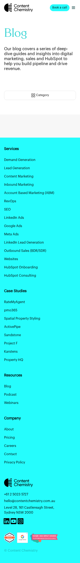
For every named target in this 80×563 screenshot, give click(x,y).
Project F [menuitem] (11, 343)
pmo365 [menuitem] (10, 310)
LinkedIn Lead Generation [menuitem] (24, 242)
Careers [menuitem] (10, 446)
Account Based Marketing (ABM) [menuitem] (29, 193)
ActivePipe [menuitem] (12, 327)
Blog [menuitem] (7, 386)
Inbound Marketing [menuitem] (19, 184)
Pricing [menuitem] (9, 437)
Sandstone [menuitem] (12, 335)
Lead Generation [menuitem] (17, 168)
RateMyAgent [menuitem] (14, 302)
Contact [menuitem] (10, 454)
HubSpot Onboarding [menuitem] (21, 267)
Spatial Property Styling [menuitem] (22, 318)
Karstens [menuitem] (11, 351)
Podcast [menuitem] (10, 394)
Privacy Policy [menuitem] (14, 462)
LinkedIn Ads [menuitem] (14, 217)
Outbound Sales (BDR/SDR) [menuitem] (25, 250)
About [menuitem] (9, 429)
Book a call (59, 7)
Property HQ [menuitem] (13, 360)
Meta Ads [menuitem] (11, 234)
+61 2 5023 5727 (16, 494)
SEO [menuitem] (7, 209)
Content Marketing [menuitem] (18, 176)
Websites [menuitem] (11, 259)
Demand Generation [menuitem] (19, 160)
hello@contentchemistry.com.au (29, 501)
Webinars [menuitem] (11, 403)
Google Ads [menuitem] (13, 226)
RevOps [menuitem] (10, 201)
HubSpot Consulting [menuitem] (20, 275)
